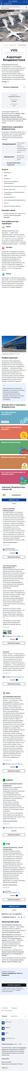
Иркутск (19, 117)
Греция (4, 951)
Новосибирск (6, 117)
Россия (6, 45)
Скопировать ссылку (8, 917)
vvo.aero (14, 101)
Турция (9, 951)
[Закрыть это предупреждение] (26, 7)
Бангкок (9, 119)
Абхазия (14, 951)
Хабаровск (13, 117)
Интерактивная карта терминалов (14, 163)
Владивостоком (6, 947)
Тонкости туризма (3, 45)
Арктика (4, 955)
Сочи (19, 961)
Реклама (4, 1016)
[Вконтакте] (19, 917)
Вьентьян (15, 119)
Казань (21, 959)
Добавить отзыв (14, 500)
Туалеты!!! (6, 652)
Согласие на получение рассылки (11, 991)
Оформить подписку (14, 985)
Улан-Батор (22, 119)
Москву (18, 113)
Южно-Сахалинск (14, 115)
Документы (14, 1016)
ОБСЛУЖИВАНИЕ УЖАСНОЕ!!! (12, 696)
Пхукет (4, 119)
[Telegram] (21, 917)
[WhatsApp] (24, 917)
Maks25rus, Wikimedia (8, 353)
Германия (21, 951)
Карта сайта (5, 1058)
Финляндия (5, 953)
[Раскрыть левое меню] (1, 1)
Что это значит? (5, 8)
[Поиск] (24, 1)
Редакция (14, 1008)
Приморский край (7, 936)
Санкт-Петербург (12, 961)
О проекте (5, 1008)
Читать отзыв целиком (10, 542)
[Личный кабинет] (26, 1)
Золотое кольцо (14, 959)
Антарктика (18, 953)
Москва (4, 961)
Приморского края (14, 932)
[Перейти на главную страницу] (12, 1)
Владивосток (12, 45)
